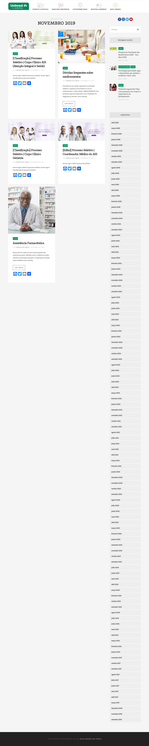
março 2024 (115, 258)
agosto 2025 (115, 168)
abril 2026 (115, 123)
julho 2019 (115, 567)
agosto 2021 (115, 432)
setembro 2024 (116, 230)
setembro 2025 (116, 162)
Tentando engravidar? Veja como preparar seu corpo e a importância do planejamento (129, 92)
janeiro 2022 (115, 404)
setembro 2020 (116, 494)
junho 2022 (115, 376)
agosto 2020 (115, 500)
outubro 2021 (116, 421)
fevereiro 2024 (116, 263)
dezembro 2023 (116, 275)
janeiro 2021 (115, 472)
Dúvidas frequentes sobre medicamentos (78, 74)
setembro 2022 (116, 359)
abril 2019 (114, 584)
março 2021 (115, 460)
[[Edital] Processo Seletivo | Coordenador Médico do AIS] (81, 131)
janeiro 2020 (115, 539)
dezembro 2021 (116, 410)
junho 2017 (115, 686)
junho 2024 (115, 241)
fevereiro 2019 (116, 596)
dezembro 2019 (116, 545)
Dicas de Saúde (124, 67)
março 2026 (115, 128)
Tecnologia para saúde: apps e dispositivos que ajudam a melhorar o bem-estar (129, 73)
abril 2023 (115, 320)
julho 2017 (115, 680)
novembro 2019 (116, 551)
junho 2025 (115, 179)
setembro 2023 (116, 291)
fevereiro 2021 (116, 466)
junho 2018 (115, 624)
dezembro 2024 (116, 213)
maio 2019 (115, 579)
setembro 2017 (116, 669)
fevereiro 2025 (116, 201)
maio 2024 (115, 246)
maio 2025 (115, 184)
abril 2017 (114, 697)
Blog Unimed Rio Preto (91, 739)
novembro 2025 (116, 151)
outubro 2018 (116, 601)
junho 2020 (115, 511)
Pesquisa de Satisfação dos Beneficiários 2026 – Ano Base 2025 (129, 54)
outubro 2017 (115, 663)
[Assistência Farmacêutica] (31, 210)
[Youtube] (131, 19)
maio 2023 (115, 314)
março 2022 (115, 393)
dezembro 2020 (116, 477)
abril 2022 (115, 387)
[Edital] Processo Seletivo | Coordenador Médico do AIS (80, 152)
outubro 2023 (116, 286)
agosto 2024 (115, 235)
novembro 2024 (116, 218)
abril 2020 (115, 522)
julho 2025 (115, 173)
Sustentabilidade (80, 9)
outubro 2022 (116, 353)
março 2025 (115, 196)
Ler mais (69, 103)
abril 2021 (114, 455)
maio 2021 (115, 449)
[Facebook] (119, 19)
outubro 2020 (116, 489)
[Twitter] (127, 19)
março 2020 (115, 528)
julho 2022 (115, 370)
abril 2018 (114, 635)
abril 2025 (115, 190)
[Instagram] (123, 19)
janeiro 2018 (115, 652)
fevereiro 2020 (116, 534)
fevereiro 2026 (116, 134)
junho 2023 (115, 308)
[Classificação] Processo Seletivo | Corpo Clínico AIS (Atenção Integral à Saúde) (29, 62)
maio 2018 (115, 629)
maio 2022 (115, 382)
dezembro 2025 (116, 145)
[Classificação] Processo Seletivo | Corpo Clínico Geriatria (27, 154)
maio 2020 (115, 517)
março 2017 (115, 703)
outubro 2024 (116, 224)
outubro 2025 (116, 156)
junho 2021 (115, 444)
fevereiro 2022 (116, 398)
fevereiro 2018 (116, 646)
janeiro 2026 (115, 139)
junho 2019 (115, 573)
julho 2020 (115, 505)
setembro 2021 (116, 427)
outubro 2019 (116, 556)
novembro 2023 (116, 280)
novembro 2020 (116, 483)
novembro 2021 (116, 415)
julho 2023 (115, 303)
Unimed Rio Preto (23, 70)
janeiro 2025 (115, 207)
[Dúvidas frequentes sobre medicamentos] (81, 46)
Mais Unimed (115, 9)
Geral (15, 54)
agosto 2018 (115, 612)
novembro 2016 (116, 714)
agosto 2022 (115, 365)
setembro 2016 (116, 719)
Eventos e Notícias (40, 9)
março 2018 (115, 641)
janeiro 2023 (115, 337)
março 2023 (115, 325)
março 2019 (115, 590)
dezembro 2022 (116, 342)
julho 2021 (115, 438)
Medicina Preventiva (60, 9)
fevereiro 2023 (116, 331)
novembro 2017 (116, 658)
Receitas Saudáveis (99, 9)
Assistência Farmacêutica (28, 243)
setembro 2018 (116, 607)
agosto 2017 (115, 674)
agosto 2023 (115, 297)
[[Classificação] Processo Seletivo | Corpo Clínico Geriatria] (31, 131)
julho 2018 (115, 618)
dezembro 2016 (116, 708)
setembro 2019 (116, 562)
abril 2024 (115, 252)
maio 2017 (115, 691)
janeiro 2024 (115, 269)
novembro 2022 (116, 348)
